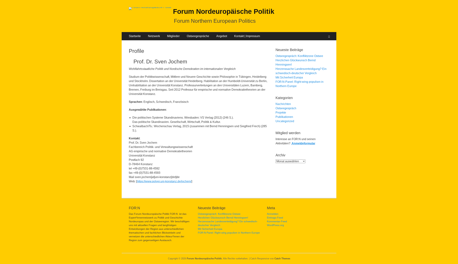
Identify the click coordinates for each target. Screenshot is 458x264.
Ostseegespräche (198, 36)
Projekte (281, 112)
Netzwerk (154, 36)
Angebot (221, 36)
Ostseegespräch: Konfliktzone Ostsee (299, 55)
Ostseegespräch (286, 108)
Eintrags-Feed (275, 217)
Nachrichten (283, 103)
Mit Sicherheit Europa (289, 77)
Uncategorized (285, 121)
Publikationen (284, 116)
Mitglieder (173, 36)
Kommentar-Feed (277, 221)
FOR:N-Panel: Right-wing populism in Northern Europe (229, 232)
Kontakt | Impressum (247, 36)
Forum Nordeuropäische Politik (223, 11)
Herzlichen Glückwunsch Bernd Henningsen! (223, 217)
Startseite (135, 36)
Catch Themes (282, 258)
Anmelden (272, 213)
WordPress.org (275, 225)
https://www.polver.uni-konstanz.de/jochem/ (164, 181)
